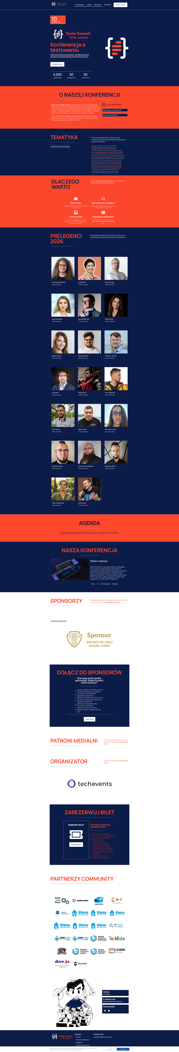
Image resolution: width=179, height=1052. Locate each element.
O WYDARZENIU (79, 4)
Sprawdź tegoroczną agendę (60, 146)
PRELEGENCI (97, 4)
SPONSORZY (107, 4)
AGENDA (89, 4)
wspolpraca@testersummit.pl (112, 1001)
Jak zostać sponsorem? (110, 115)
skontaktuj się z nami (112, 602)
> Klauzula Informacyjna (82, 1045)
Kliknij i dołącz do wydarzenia (112, 110)
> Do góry (78, 1037)
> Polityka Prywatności (82, 1040)
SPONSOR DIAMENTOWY (59, 621)
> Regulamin (79, 1042)
